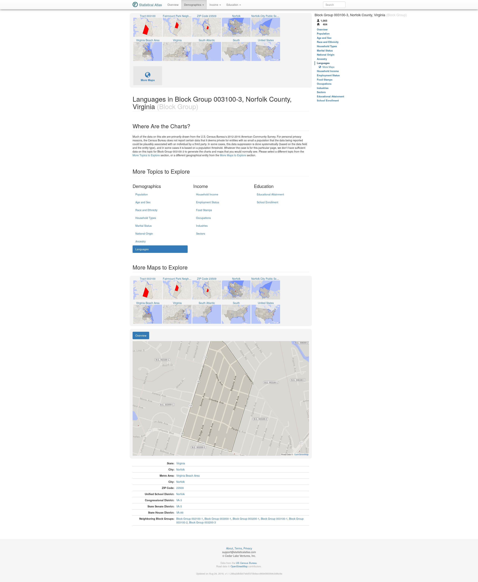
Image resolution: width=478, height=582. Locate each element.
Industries (202, 226)
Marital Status (143, 226)
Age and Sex (142, 202)
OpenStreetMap (239, 566)
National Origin (144, 233)
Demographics (193, 5)
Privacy (247, 548)
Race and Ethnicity (146, 210)
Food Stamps (204, 210)
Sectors (200, 233)
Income (214, 5)
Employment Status (207, 202)
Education (232, 5)
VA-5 (179, 506)
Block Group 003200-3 (202, 522)
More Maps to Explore (233, 155)
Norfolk (180, 469)
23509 (180, 488)
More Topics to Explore (146, 155)
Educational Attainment (270, 194)
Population (141, 194)
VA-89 (179, 512)
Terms (238, 548)
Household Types (145, 218)
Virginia (180, 463)
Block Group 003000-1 (217, 518)
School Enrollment (267, 202)
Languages (142, 249)
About (229, 548)
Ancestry (140, 241)
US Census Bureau (246, 563)
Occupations (203, 218)
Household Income (207, 194)
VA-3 (179, 500)
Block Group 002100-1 (189, 518)
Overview (173, 5)
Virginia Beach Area (188, 475)
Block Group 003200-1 (246, 518)
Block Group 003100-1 (274, 518)
